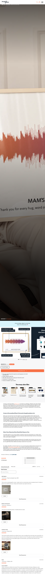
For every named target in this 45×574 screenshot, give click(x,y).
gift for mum (16, 403)
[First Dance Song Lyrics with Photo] (23, 393)
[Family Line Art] (14, 393)
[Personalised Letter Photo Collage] (32, 393)
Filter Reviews (4, 469)
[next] (43, 396)
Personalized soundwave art (14, 447)
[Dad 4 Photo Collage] (5, 393)
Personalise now (21, 370)
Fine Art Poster (5, 367)
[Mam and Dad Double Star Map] (40, 393)
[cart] (39, 2)
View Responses (22, 499)
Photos (13, 466)
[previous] (2, 396)
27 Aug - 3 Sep (21, 323)
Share (4, 496)
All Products (8, 4)
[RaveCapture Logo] (12, 454)
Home (4, 4)
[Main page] (5, 2)
